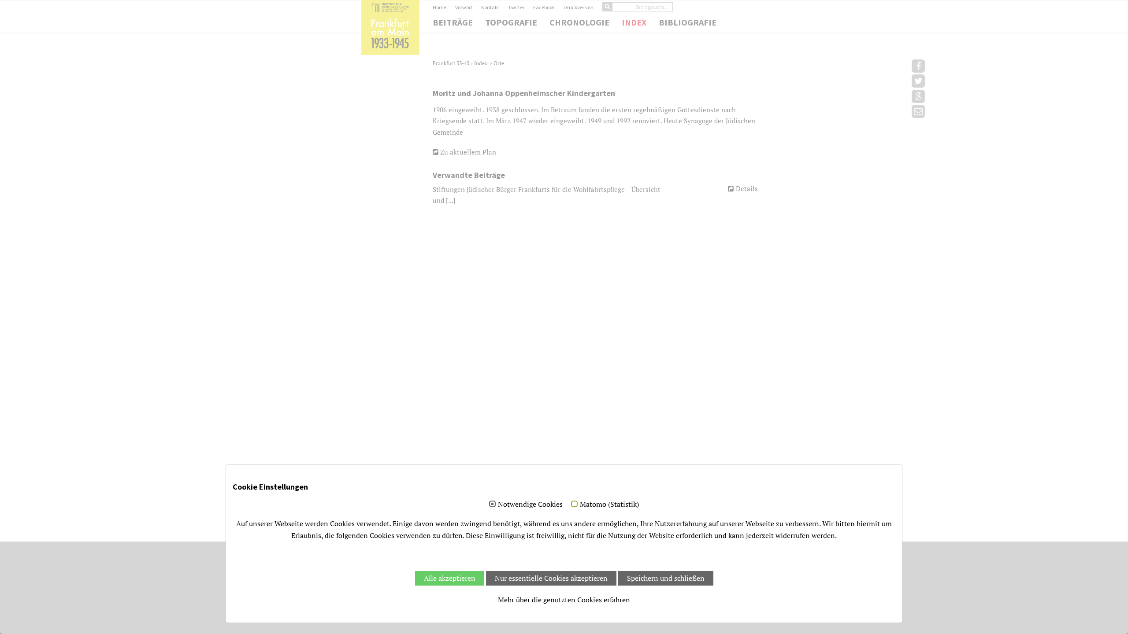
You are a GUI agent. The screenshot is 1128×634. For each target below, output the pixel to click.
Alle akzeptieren (449, 578)
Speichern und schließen (666, 578)
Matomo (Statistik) (609, 505)
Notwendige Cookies (530, 505)
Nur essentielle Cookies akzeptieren (551, 578)
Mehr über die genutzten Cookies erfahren (564, 600)
